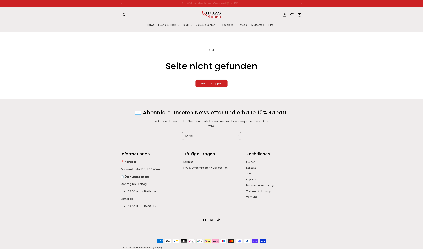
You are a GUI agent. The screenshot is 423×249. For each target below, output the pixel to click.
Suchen (251, 162)
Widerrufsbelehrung (258, 191)
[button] (124, 14)
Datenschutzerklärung (260, 185)
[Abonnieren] (237, 136)
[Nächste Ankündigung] (301, 3)
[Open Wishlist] (292, 14)
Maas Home (135, 247)
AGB (248, 173)
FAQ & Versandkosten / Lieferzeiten (205, 167)
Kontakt (188, 162)
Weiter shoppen (211, 83)
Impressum (253, 179)
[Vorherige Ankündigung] (121, 3)
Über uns (251, 196)
